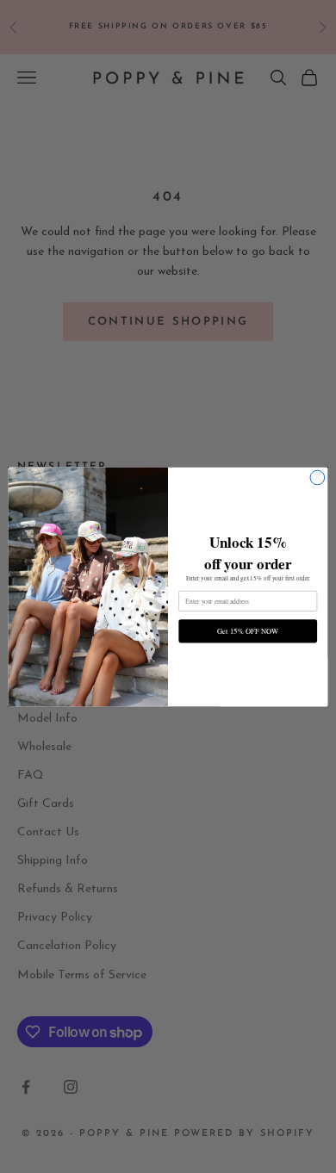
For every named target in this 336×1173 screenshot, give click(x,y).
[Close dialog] (317, 477)
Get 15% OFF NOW (247, 630)
